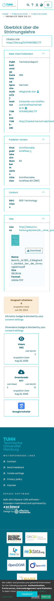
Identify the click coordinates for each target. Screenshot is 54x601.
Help (32, 5)
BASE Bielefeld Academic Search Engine (27, 579)
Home (5, 14)
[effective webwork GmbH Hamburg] (22, 511)
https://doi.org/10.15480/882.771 (23, 42)
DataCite (14, 551)
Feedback (27, 594)
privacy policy (39, 591)
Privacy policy (14, 479)
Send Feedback (15, 467)
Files (11, 218)
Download (35, 250)
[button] (41, 5)
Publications (20, 14)
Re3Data (34, 551)
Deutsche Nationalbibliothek (14, 538)
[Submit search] (28, 4)
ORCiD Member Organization (36, 538)
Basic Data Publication (21, 53)
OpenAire (38, 565)
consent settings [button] (14, 319)
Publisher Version (18, 139)
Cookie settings (15, 473)
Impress (11, 485)
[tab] (27, 54)
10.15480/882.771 (28, 111)
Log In (37, 5)
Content (13, 192)
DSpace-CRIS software (26, 499)
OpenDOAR (16, 565)
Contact (11, 461)
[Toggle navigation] (48, 5)
